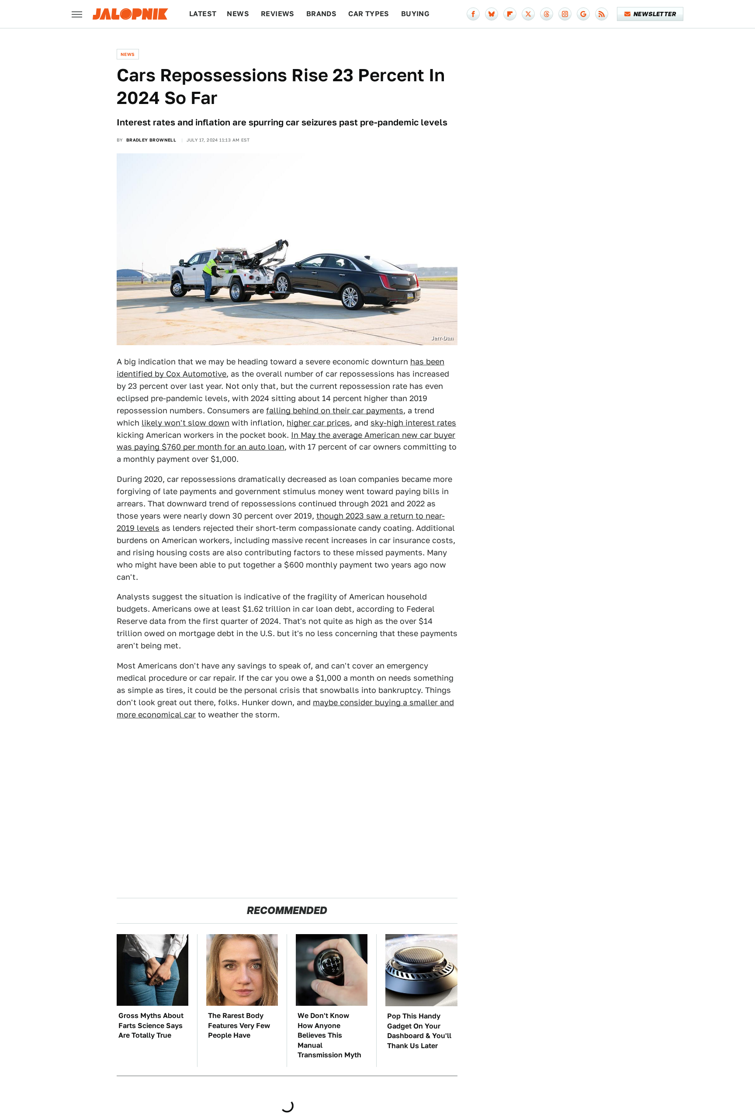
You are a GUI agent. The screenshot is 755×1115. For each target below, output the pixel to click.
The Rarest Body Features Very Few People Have (239, 1025)
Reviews (277, 14)
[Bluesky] (491, 14)
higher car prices (318, 422)
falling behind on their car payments (334, 410)
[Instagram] (564, 14)
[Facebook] (473, 14)
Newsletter (655, 14)
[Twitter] (528, 14)
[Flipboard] (509, 14)
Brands (321, 14)
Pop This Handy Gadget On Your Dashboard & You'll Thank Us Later (419, 1030)
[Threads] (546, 14)
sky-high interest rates (413, 422)
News (238, 14)
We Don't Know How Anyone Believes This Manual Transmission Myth (329, 1035)
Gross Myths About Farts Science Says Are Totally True (151, 1025)
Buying (415, 14)
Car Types (368, 14)
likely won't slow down (185, 422)
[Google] (583, 14)
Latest (202, 14)
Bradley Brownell (151, 139)
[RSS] (601, 14)
